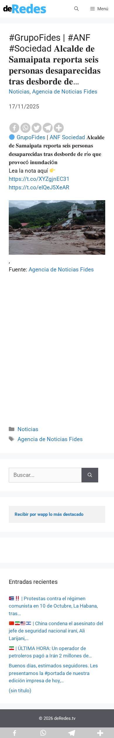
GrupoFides (31, 137)
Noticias (19, 91)
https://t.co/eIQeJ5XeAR (39, 187)
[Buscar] (90, 475)
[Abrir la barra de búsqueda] (76, 9)
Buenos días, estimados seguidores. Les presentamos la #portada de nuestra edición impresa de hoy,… (53, 673)
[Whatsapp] (25, 128)
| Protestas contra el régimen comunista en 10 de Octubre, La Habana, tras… (53, 606)
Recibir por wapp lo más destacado (49, 514)
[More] (59, 128)
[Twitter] (37, 128)
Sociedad (73, 137)
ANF (55, 137)
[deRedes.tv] (25, 9)
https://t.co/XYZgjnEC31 (39, 179)
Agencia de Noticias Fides (64, 91)
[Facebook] (14, 128)
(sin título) (20, 690)
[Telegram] (48, 128)
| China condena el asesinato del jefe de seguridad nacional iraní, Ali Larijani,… (56, 630)
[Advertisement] (57, 356)
